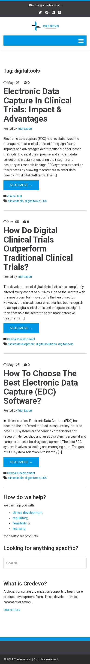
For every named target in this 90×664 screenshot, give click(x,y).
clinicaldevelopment (21, 344)
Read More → (21, 185)
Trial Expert (25, 128)
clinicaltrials (16, 201)
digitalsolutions (46, 344)
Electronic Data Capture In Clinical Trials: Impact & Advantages (37, 105)
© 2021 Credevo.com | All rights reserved (30, 659)
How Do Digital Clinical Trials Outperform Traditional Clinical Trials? (38, 249)
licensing (19, 528)
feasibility (20, 523)
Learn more (11, 609)
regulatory (20, 518)
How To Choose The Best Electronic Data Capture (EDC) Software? (40, 387)
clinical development (27, 513)
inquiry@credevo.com (46, 5)
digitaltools (32, 201)
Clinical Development (21, 339)
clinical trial (14, 196)
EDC (44, 201)
